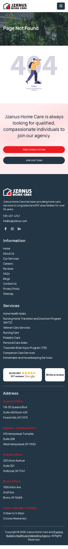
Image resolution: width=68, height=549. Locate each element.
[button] (22, 374)
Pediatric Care (11, 337)
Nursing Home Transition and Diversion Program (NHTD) (32, 321)
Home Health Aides (14, 313)
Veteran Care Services (16, 327)
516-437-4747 (11, 216)
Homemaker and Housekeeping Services (27, 357)
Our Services (11, 258)
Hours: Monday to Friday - (20, 508)
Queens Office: (13, 401)
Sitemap (8, 294)
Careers (8, 263)
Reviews (8, 268)
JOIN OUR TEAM (34, 160)
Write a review (55, 375)
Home (6, 248)
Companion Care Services (19, 353)
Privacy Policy (11, 288)
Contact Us (10, 283)
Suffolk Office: (13, 455)
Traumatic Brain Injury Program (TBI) (25, 348)
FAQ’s (6, 274)
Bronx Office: (12, 481)
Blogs (6, 279)
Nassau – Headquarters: (20, 428)
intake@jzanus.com (15, 221)
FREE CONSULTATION (34, 149)
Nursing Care (11, 332)
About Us (8, 253)
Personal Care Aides (15, 343)
